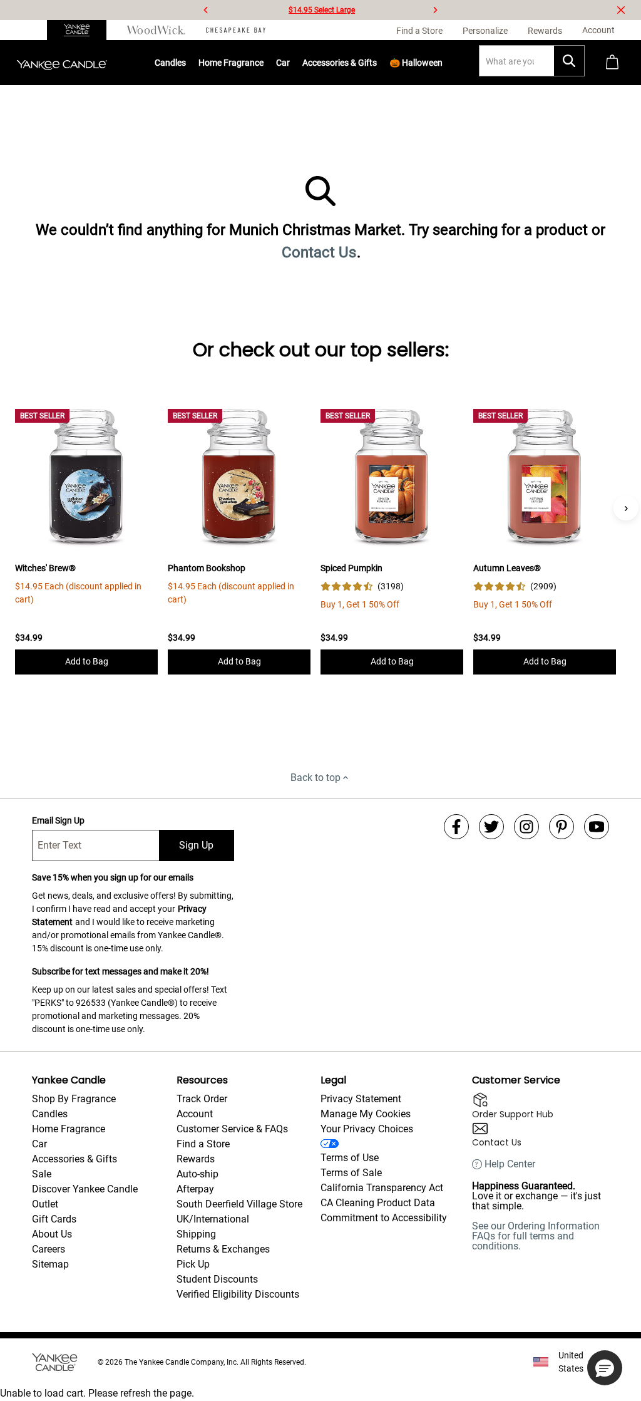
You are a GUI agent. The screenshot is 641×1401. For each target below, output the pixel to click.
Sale (41, 1174)
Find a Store (203, 1144)
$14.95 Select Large (322, 10)
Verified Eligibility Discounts (238, 1294)
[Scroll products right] (625, 507)
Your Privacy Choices (366, 1129)
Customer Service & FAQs (232, 1129)
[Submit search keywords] (569, 61)
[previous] (206, 10)
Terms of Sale (351, 1173)
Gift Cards (54, 1219)
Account (195, 1114)
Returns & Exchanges (223, 1249)
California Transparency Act (381, 1188)
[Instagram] (526, 826)
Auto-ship (197, 1174)
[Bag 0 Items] (612, 63)
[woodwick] (156, 30)
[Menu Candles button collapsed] (186, 62)
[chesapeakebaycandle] (235, 30)
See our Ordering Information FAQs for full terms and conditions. (536, 1236)
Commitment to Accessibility (383, 1218)
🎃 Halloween (416, 63)
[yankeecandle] (81, 30)
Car (39, 1144)
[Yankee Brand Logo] (62, 62)
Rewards (196, 1159)
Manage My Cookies (365, 1114)
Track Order (202, 1099)
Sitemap (50, 1264)
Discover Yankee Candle (85, 1189)
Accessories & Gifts (339, 63)
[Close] (621, 10)
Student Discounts (217, 1279)
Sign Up (196, 845)
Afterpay (195, 1189)
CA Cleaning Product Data (377, 1203)
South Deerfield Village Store (239, 1204)
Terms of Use (349, 1158)
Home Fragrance (231, 63)
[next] (435, 10)
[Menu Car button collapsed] (290, 62)
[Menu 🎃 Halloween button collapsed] (443, 62)
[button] (604, 1367)
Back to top (315, 777)
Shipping (196, 1234)
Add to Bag (86, 661)
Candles (170, 63)
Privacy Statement (360, 1099)
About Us (52, 1234)
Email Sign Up (58, 820)
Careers (48, 1249)
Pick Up (193, 1264)
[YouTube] (596, 826)
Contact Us (319, 252)
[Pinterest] (561, 826)
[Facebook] (456, 826)
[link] (362, 586)
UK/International (213, 1219)
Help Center (510, 1164)
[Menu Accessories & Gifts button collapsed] (377, 62)
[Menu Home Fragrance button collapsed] (264, 62)
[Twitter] (491, 826)
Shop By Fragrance (74, 1099)
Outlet (45, 1204)
